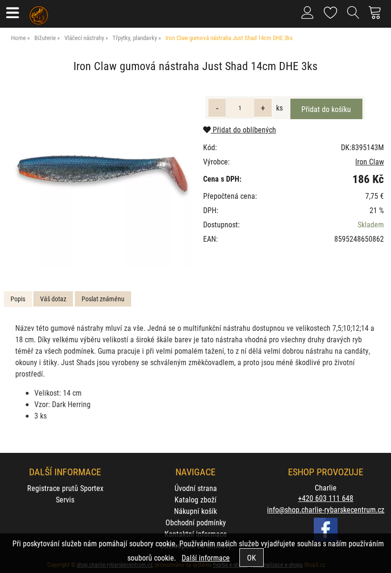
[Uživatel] (331, 10)
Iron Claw (369, 161)
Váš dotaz (53, 298)
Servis (65, 499)
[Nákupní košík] (377, 16)
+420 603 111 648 (325, 498)
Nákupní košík (195, 511)
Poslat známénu (103, 298)
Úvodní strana (196, 488)
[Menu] (12, 13)
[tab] (18, 299)
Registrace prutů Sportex (65, 488)
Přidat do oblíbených (243, 129)
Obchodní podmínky (195, 522)
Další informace (206, 558)
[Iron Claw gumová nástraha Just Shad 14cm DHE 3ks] (102, 177)
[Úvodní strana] (38, 12)
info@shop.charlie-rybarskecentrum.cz (325, 509)
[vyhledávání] (353, 16)
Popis (17, 298)
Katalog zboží (195, 499)
